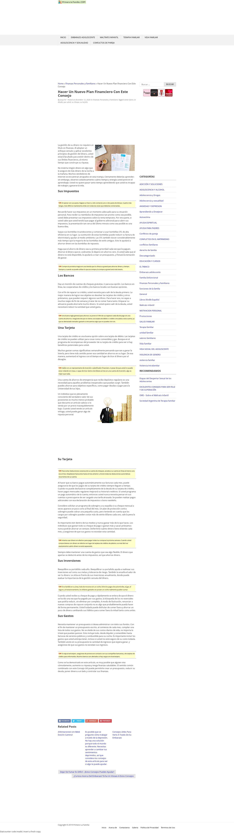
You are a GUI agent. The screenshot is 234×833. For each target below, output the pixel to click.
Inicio (63, 37)
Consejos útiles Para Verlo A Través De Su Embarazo (121, 735)
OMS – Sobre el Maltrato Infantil (154, 395)
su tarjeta (84, 102)
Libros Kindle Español (149, 299)
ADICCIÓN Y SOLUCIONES (151, 184)
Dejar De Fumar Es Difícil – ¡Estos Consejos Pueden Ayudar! (87, 772)
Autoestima (145, 217)
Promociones (146, 316)
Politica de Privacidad (149, 827)
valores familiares (148, 338)
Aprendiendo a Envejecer (151, 211)
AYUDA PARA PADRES (149, 228)
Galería (135, 827)
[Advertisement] (131, 17)
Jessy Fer (63, 100)
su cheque (75, 102)
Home (60, 83)
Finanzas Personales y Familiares (80, 83)
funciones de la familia (150, 288)
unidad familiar (146, 332)
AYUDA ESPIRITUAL (148, 222)
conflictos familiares (149, 244)
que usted (67, 102)
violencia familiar (147, 360)
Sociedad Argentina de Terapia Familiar (157, 400)
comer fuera (128, 100)
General (143, 294)
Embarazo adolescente (83, 37)
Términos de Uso (168, 827)
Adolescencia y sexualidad (74, 42)
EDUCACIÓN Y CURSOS (150, 261)
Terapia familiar (131, 37)
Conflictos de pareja (104, 42)
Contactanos (124, 827)
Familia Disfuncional (149, 277)
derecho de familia (148, 250)
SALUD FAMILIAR (147, 321)
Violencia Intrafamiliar (150, 365)
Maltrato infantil (109, 37)
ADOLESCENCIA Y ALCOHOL (152, 189)
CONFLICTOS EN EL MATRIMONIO (154, 239)
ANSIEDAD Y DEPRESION (151, 206)
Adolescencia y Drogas (150, 195)
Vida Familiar (151, 37)
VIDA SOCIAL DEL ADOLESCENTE (154, 349)
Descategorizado (147, 255)
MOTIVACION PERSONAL (151, 310)
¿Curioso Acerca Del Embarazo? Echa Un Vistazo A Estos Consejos (104, 776)
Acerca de (113, 827)
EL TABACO (144, 266)
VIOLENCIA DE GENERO (150, 354)
